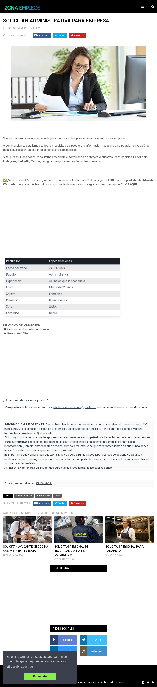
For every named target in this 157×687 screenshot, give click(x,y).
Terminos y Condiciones (86, 682)
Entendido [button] (40, 676)
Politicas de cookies (112, 682)
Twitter (35, 161)
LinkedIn (23, 161)
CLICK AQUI (129, 184)
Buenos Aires (43, 496)
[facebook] (143, 682)
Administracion (24, 496)
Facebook (140, 157)
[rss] (152, 682)
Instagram (9, 161)
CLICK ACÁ (44, 483)
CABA (57, 496)
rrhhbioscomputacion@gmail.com (74, 407)
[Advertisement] (78, 225)
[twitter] (148, 682)
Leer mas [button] (27, 666)
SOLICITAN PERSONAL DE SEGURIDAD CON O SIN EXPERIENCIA (71, 550)
